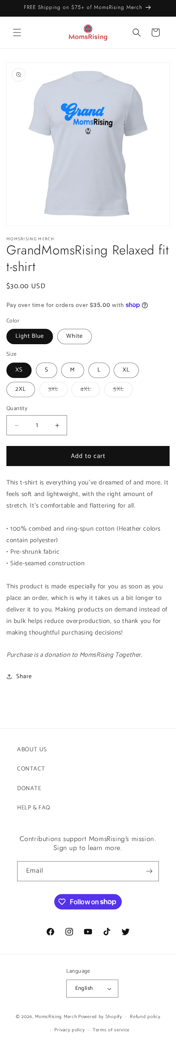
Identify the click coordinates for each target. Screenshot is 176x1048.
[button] (17, 32)
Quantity (16, 408)
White (74, 336)
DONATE (29, 789)
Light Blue (29, 336)
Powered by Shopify (100, 1017)
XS (19, 370)
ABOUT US (32, 750)
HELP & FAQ (33, 808)
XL (126, 370)
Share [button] (24, 677)
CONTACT (31, 769)
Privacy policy (69, 1030)
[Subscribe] (149, 871)
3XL (57, 390)
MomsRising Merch (56, 1017)
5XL (123, 390)
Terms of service (111, 1030)
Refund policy (145, 1017)
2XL (20, 389)
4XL (90, 390)
